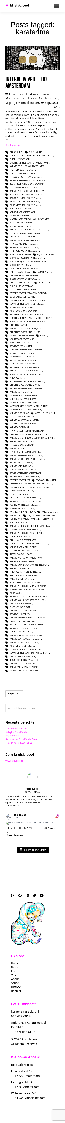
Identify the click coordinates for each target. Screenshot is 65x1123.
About (15, 979)
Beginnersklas (12, 735)
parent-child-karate (21, 579)
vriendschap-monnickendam (25, 571)
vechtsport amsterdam (22, 518)
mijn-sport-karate (47, 254)
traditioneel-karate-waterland (27, 452)
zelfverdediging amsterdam (25, 233)
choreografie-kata (20, 607)
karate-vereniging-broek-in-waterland (30, 526)
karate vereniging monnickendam (28, 586)
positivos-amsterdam (21, 222)
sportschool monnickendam (25, 409)
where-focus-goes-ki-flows (25, 342)
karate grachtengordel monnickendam (31, 437)
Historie (16, 987)
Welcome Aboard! (26, 1057)
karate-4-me (43, 272)
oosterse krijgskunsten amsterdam (29, 162)
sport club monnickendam (24, 198)
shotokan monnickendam (24, 279)
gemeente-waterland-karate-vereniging (31, 483)
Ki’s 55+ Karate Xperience (18, 742)
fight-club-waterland (21, 286)
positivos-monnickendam (23, 310)
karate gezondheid (20, 568)
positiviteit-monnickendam (24, 205)
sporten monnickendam (23, 356)
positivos (15, 593)
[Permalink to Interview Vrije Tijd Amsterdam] (32, 68)
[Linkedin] (27, 895)
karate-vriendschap (20, 466)
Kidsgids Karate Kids (16, 728)
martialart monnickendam (24, 550)
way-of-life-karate (46, 480)
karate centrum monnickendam (27, 166)
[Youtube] (42, 895)
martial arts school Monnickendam (29, 219)
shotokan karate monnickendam (27, 321)
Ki (10, 94)
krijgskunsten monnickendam (26, 349)
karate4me (15, 515)
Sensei (15, 983)
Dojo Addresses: (22, 1065)
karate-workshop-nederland (25, 240)
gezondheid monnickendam (24, 201)
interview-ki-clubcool (22, 554)
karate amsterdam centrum (25, 420)
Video (14, 975)
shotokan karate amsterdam (25, 374)
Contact (16, 991)
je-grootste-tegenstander (24, 660)
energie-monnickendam (22, 173)
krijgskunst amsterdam (22, 212)
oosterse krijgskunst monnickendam (30, 487)
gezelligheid (35, 152)
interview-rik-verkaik (21, 462)
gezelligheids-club (45, 413)
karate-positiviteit (19, 448)
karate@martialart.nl (25, 1011)
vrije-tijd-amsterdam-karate (25, 575)
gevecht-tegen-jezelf (21, 282)
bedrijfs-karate (46, 282)
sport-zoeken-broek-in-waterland (28, 596)
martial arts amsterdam (23, 423)
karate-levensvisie (19, 427)
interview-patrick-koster (23, 360)
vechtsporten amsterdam (23, 504)
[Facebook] (20, 895)
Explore (17, 956)
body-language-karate (22, 296)
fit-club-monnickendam (22, 243)
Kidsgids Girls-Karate (16, 732)
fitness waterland (19, 494)
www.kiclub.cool (14, 760)
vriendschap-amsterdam (23, 399)
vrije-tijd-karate (18, 522)
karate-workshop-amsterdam (26, 557)
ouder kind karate (20, 536)
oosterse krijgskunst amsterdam (27, 300)
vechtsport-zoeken (20, 226)
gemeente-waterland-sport (24, 384)
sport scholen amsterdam (24, 247)
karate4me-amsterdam (22, 561)
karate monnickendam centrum (27, 600)
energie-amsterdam (20, 272)
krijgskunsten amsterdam (41, 515)
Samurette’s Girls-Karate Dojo (21, 739)
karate (47, 94)
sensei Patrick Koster (21, 603)
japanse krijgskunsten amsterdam (28, 261)
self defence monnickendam (25, 582)
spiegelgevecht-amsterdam (24, 367)
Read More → (12, 145)
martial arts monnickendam (25, 529)
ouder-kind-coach (20, 159)
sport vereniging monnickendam (27, 180)
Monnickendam (16, 98)
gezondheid (16, 152)
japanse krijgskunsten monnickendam (30, 406)
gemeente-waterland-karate (25, 332)
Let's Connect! (23, 1004)
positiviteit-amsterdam (22, 645)
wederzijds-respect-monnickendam (28, 293)
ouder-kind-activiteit (21, 631)
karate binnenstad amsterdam (26, 455)
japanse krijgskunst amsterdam (26, 303)
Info (13, 971)
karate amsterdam (20, 391)
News (14, 967)
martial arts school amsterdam (27, 589)
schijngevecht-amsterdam (24, 469)
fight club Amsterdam (22, 169)
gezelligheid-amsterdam (23, 540)
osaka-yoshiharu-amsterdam (25, 649)
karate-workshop (19, 413)
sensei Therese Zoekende (22, 656)
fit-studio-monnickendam (24, 250)
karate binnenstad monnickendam (28, 617)
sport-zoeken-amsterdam (23, 628)
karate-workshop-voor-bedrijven (28, 191)
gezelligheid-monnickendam (25, 497)
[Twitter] (34, 895)
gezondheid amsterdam (22, 621)
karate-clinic (49, 511)
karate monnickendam (22, 441)
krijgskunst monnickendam (24, 547)
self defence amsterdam (23, 289)
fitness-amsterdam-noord (24, 416)
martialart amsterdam (22, 508)
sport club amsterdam (22, 353)
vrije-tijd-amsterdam (21, 208)
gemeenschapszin (19, 325)
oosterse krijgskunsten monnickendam (31, 318)
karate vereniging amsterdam (26, 533)
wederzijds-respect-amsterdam (26, 624)
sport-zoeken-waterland (23, 402)
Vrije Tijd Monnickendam (22, 103)
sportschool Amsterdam (23, 395)
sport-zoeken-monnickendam (26, 501)
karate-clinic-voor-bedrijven (25, 328)
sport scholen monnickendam (26, 257)
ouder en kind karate (27, 94)
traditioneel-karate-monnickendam (29, 543)
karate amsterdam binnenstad (26, 370)
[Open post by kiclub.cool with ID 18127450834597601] (32, 823)
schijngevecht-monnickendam (26, 194)
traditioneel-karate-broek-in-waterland (31, 155)
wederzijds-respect (20, 480)
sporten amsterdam (20, 265)
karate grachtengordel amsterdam (29, 229)
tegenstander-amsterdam (23, 187)
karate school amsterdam (24, 642)
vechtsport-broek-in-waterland (27, 381)
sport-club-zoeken (20, 614)
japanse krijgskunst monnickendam (29, 652)
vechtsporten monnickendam (26, 388)
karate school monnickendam (26, 459)
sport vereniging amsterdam (25, 473)
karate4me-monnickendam (24, 667)
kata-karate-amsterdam (22, 511)
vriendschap (16, 377)
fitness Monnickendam (22, 444)
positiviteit (47, 518)
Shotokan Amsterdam (21, 490)
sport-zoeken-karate (21, 346)
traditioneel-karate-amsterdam (27, 430)
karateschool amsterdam (24, 275)
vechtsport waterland (22, 339)
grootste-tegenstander (23, 236)
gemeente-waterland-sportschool (28, 434)
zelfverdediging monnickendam (27, 183)
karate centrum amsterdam (25, 638)
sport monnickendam (21, 307)
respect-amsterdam (20, 254)
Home (15, 963)
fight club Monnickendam (24, 268)
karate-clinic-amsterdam (23, 610)
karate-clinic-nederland (23, 663)
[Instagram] (13, 895)
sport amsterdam (19, 215)
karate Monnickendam (43, 98)
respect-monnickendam (22, 363)
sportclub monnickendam (24, 670)
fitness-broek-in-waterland (24, 176)
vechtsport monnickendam (24, 476)
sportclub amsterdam (22, 335)
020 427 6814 (21, 1016)
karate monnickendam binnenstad (28, 564)
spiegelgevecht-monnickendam (26, 314)
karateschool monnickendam (26, 635)
